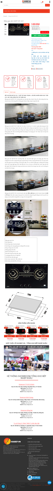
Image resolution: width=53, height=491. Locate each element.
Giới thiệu (9, 486)
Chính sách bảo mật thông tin (34, 451)
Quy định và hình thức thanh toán (35, 444)
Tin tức (18, 486)
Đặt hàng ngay (40, 35)
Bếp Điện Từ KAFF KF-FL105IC (22, 326)
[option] (5, 24)
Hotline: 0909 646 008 (33, 472)
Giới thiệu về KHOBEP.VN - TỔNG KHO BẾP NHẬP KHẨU (26, 343)
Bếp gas (33, 68)
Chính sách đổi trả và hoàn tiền (35, 449)
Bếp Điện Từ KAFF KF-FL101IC (10, 326)
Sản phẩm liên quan (26, 323)
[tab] (6, 92)
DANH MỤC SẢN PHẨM (10, 11)
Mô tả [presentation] (6, 92)
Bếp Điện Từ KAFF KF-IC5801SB (33, 326)
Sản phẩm (14, 486)
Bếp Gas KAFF (39, 68)
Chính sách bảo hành (33, 448)
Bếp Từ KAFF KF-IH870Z (43, 326)
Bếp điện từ (22, 486)
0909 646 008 (31, 471)
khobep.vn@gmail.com (33, 468)
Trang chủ (5, 16)
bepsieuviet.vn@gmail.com (34, 469)
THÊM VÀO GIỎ (44, 32)
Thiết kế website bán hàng (13, 485)
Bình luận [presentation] (12, 92)
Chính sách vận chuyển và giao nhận (36, 446)
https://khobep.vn (32, 474)
